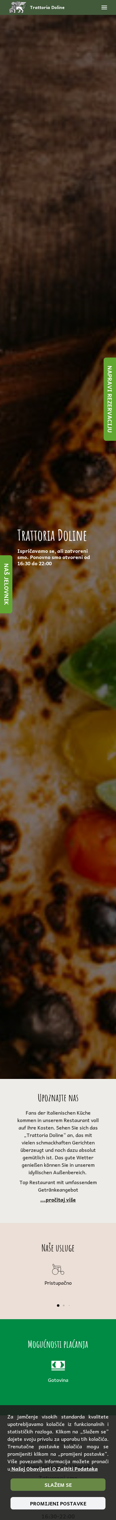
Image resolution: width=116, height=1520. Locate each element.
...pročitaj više (58, 1199)
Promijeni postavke (58, 1503)
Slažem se (58, 1485)
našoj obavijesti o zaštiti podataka (54, 1468)
